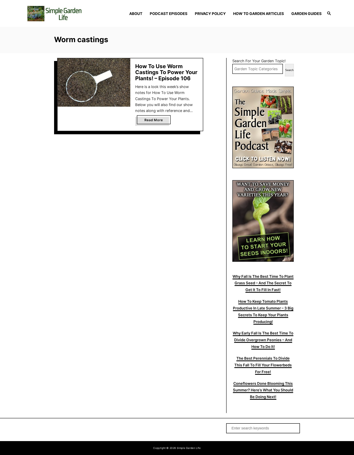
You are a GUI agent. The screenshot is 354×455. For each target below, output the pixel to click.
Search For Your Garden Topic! (259, 61)
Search (289, 70)
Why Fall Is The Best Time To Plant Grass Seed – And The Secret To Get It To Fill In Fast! (263, 283)
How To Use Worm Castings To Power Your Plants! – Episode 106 (166, 72)
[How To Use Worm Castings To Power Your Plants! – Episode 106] (94, 82)
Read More (155, 121)
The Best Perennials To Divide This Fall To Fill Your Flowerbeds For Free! (263, 365)
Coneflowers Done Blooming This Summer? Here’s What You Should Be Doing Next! (263, 390)
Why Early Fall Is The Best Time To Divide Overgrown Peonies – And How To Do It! (263, 340)
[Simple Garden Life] (63, 13)
